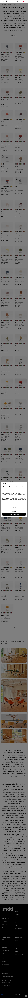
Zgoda (14, 511)
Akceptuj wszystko (14, 514)
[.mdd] (4, 1)
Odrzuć (14, 507)
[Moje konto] (19, 1)
